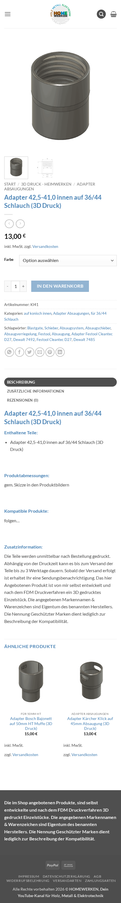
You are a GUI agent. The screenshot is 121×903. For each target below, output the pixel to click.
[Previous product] (20, 223)
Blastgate (35, 328)
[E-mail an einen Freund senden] (39, 352)
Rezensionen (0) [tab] (23, 400)
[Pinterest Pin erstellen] (50, 352)
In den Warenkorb (60, 285)
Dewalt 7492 (24, 339)
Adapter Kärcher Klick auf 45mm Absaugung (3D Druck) (90, 723)
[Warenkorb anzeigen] (113, 14)
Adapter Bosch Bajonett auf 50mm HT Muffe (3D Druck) (31, 723)
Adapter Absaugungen (71, 313)
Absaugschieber (98, 328)
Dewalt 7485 (84, 339)
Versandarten (67, 880)
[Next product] (9, 223)
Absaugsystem (72, 328)
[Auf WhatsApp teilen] (9, 352)
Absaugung (61, 334)
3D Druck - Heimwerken (46, 184)
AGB (97, 876)
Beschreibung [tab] (21, 382)
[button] (7, 14)
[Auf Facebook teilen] (19, 352)
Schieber (51, 328)
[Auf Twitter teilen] (29, 352)
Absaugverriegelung (20, 334)
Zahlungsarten (100, 880)
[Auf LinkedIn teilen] (60, 352)
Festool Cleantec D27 (54, 339)
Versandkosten (45, 246)
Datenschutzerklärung (66, 876)
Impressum (28, 876)
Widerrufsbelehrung (28, 880)
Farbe (9, 260)
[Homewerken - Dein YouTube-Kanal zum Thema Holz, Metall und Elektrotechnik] (60, 14)
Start (10, 184)
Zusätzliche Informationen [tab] (35, 391)
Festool (44, 334)
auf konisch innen (37, 313)
